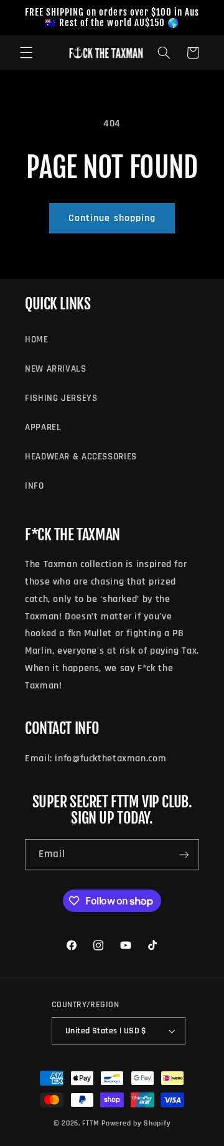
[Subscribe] (184, 854)
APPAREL (43, 427)
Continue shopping (112, 218)
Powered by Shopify (135, 1123)
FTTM (90, 1123)
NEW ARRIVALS (55, 369)
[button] (26, 53)
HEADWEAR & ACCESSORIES (81, 457)
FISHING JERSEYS (61, 398)
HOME (37, 339)
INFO (34, 486)
